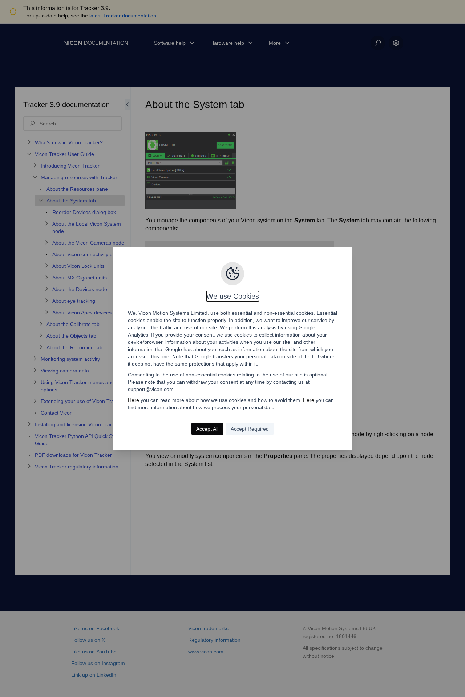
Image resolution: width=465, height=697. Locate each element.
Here (133, 400)
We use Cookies (232, 296)
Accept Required (250, 429)
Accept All (207, 429)
